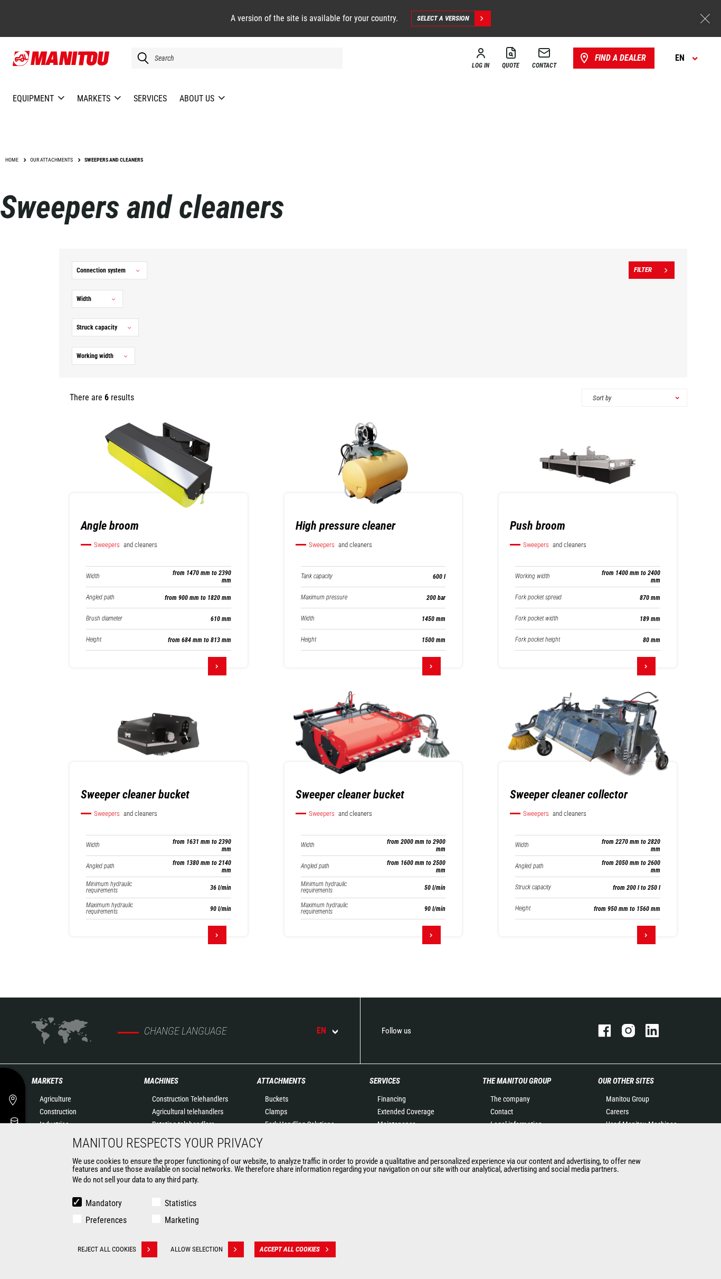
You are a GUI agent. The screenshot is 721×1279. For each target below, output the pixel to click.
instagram (623, 1030)
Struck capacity (533, 887)
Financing (391, 1099)
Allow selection (196, 1249)
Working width (532, 576)
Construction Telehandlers (190, 1099)
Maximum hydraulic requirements (109, 908)
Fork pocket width (536, 619)
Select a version (443, 18)
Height (93, 640)
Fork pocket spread (538, 597)
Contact (501, 1111)
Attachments (281, 1081)
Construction (58, 1111)
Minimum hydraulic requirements (109, 887)
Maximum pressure (324, 597)
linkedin (647, 1030)
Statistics (180, 1203)
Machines (161, 1081)
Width (93, 576)
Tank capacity (317, 576)
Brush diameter (104, 619)
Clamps (276, 1111)
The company (510, 1099)
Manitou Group (627, 1099)
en (321, 1031)
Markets (47, 1081)
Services (384, 1081)
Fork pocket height (537, 640)
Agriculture (55, 1099)
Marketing (182, 1220)
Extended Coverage (405, 1111)
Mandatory (104, 1203)
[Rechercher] (140, 58)
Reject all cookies (107, 1249)
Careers (617, 1111)
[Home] (61, 58)
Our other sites (626, 1081)
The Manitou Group (516, 1081)
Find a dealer (620, 58)
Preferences (106, 1220)
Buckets (276, 1099)
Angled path (100, 597)
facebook (599, 1030)
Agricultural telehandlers (187, 1111)
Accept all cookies (290, 1249)
